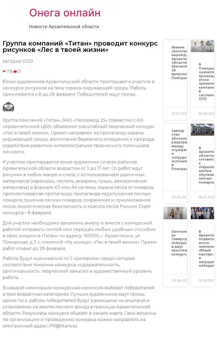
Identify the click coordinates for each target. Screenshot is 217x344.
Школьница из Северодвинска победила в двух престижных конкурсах (185, 243)
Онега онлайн (65, 12)
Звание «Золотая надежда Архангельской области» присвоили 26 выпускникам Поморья (185, 62)
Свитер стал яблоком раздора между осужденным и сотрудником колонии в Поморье (183, 150)
